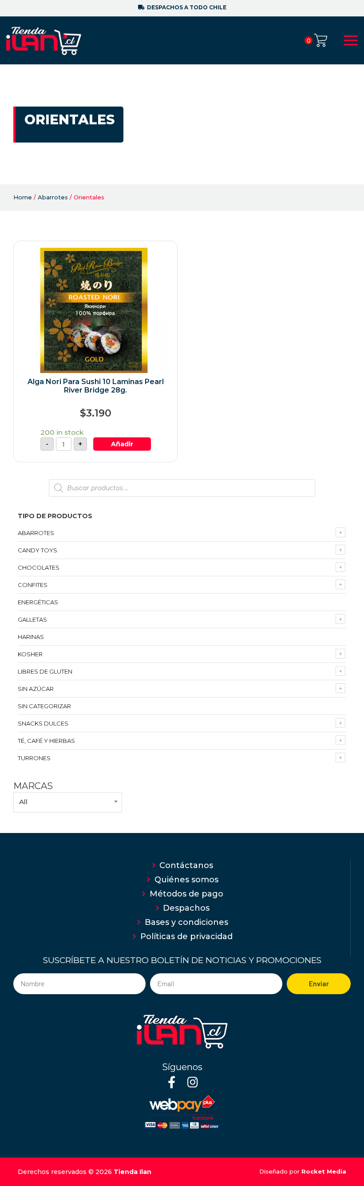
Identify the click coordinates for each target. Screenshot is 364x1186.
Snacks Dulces (43, 723)
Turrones (34, 758)
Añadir (122, 444)
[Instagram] (192, 1082)
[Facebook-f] (172, 1082)
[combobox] (67, 802)
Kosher (30, 654)
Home (22, 197)
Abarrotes (53, 197)
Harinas (31, 636)
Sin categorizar (44, 706)
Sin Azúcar (36, 688)
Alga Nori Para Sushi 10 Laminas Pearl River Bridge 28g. (96, 385)
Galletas (32, 619)
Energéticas (38, 602)
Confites (32, 584)
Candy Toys (37, 550)
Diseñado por (302, 1171)
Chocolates (38, 567)
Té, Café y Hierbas (46, 740)
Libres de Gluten (45, 671)
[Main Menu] (350, 40)
